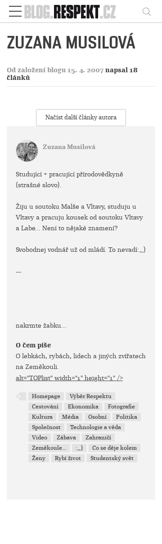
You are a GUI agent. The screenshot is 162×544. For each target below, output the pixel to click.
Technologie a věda (95, 427)
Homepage (46, 396)
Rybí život (68, 458)
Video (39, 437)
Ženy (38, 458)
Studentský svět (112, 458)
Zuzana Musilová (69, 147)
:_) (79, 448)
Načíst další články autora (81, 117)
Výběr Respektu (91, 396)
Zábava (66, 437)
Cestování (45, 406)
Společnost (46, 427)
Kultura (42, 417)
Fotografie (121, 406)
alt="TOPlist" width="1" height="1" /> (69, 378)
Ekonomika (83, 406)
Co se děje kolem (114, 448)
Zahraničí (98, 437)
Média (70, 417)
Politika (126, 417)
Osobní (97, 417)
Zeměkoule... (49, 448)
